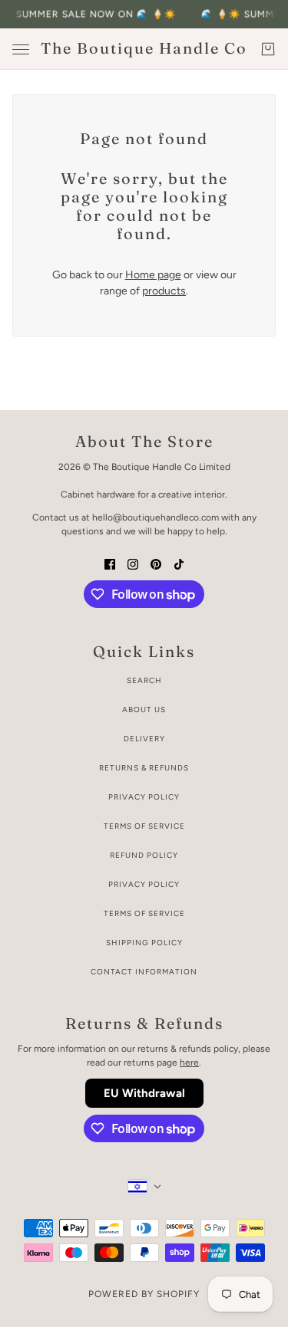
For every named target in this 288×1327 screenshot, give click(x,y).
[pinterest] (155, 563)
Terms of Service (144, 826)
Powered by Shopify (144, 1294)
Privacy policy (144, 884)
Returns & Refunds (144, 768)
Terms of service (144, 913)
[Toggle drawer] (20, 49)
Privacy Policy (144, 797)
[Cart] (268, 49)
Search (144, 680)
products (164, 290)
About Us (144, 709)
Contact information (144, 972)
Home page (153, 274)
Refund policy (144, 855)
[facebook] (109, 563)
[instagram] (132, 563)
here (189, 1062)
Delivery (144, 739)
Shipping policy (144, 943)
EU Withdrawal (144, 1093)
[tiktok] (178, 563)
